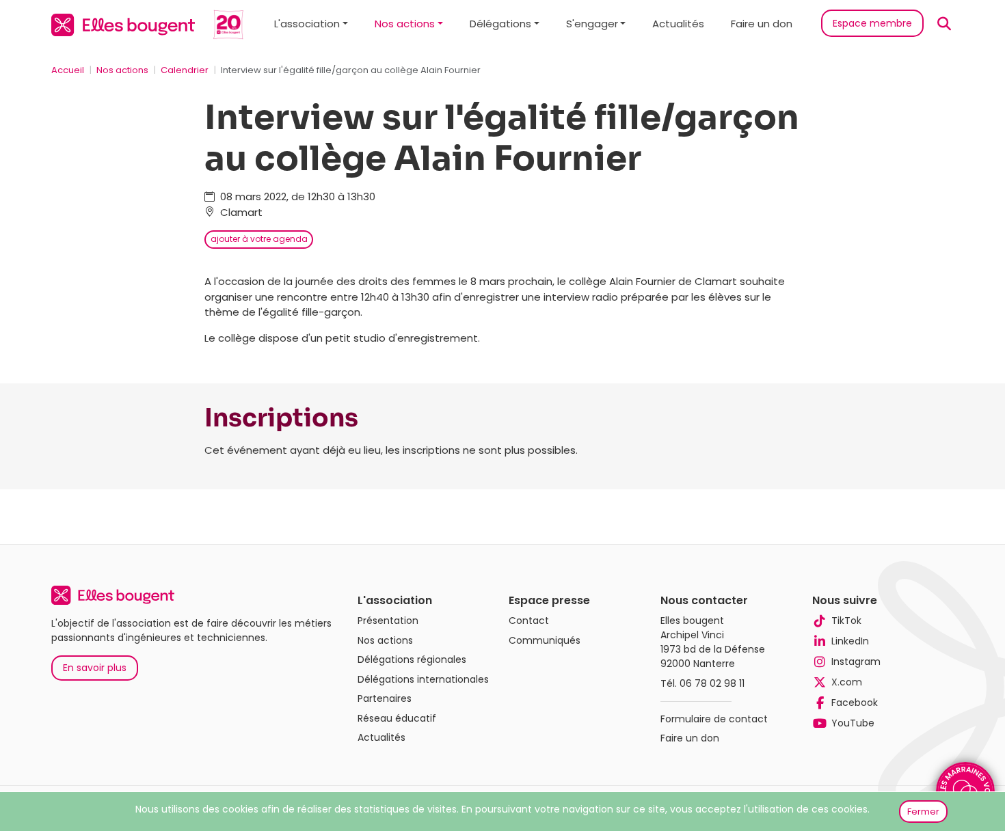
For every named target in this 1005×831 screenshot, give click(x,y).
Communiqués (544, 640)
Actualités (678, 23)
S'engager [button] (592, 23)
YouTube (852, 723)
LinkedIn (850, 641)
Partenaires (385, 698)
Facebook (854, 702)
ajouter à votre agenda (259, 239)
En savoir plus (94, 668)
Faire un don (761, 23)
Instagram (856, 661)
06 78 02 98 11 (712, 683)
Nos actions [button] (405, 23)
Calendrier (185, 70)
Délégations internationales (423, 679)
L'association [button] (307, 23)
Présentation (388, 620)
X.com (846, 682)
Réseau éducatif (397, 718)
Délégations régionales (412, 659)
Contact (529, 620)
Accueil (67, 70)
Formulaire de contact (714, 719)
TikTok (846, 620)
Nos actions (122, 70)
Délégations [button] (500, 23)
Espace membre (872, 23)
